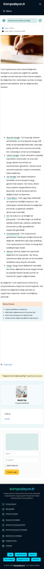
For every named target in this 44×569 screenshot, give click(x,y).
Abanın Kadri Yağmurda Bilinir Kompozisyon (21, 318)
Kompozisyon (11, 504)
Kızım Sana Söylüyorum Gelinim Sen (19, 315)
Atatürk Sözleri (11, 541)
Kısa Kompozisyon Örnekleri (16, 530)
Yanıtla (7, 419)
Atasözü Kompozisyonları (15, 525)
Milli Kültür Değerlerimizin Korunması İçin (20, 312)
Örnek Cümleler (12, 514)
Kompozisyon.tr (14, 4)
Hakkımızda (20, 554)
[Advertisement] (22, 113)
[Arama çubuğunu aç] (40, 4)
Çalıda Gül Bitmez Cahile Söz (16, 309)
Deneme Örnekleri (13, 520)
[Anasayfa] (4, 20)
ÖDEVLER (8, 364)
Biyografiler (10, 509)
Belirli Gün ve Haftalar (14, 536)
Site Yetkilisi (9, 559)
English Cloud (23, 559)
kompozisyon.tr (22, 489)
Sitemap (36, 559)
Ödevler (9, 546)
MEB (10, 554)
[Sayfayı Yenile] (40, 20)
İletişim (32, 554)
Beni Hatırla (12, 465)
